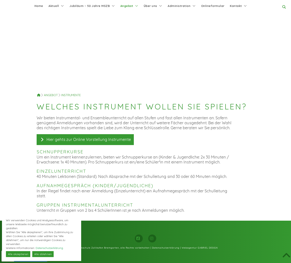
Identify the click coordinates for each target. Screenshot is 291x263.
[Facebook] (139, 238)
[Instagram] (152, 238)
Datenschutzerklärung (165, 247)
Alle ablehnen (43, 254)
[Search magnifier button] (284, 7)
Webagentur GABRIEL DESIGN (200, 247)
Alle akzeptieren (18, 254)
